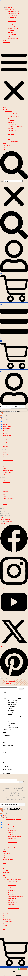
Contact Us (5, 870)
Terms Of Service (7, 443)
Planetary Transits (12, 15)
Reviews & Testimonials (8, 484)
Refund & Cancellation (8, 437)
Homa (4, 40)
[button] (14, 76)
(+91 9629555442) (7, 872)
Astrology (5, 5)
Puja (4, 44)
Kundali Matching (12, 21)
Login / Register (6, 773)
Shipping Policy (6, 439)
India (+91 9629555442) (5, 519)
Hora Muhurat (11, 32)
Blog (4, 480)
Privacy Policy (6, 441)
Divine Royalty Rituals (8, 458)
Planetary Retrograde (13, 28)
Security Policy (6, 444)
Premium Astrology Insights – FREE (13, 9)
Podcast (5, 489)
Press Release (6, 491)
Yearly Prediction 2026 (13, 11)
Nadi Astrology (8, 7)
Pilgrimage (5, 454)
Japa (4, 46)
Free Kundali (11, 19)
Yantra (4, 452)
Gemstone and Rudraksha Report (16, 23)
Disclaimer (5, 446)
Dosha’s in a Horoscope (13, 38)
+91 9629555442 (9, 521)
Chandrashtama (12, 34)
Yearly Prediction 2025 (13, 13)
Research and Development (9, 487)
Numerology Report (12, 26)
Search (1, 181)
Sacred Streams (6, 482)
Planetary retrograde (12, 842)
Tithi (9, 36)
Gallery (4, 486)
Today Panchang (12, 17)
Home (4, 4)
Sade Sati (10, 25)
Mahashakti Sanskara (8, 460)
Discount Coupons (7, 435)
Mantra (4, 456)
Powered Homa (6, 42)
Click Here (18, 975)
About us (5, 433)
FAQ (4, 462)
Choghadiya (11, 30)
